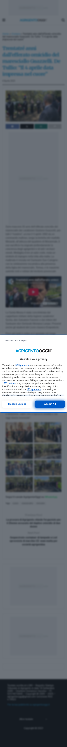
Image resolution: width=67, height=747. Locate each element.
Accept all (50, 404)
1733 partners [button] (22, 365)
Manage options (17, 404)
